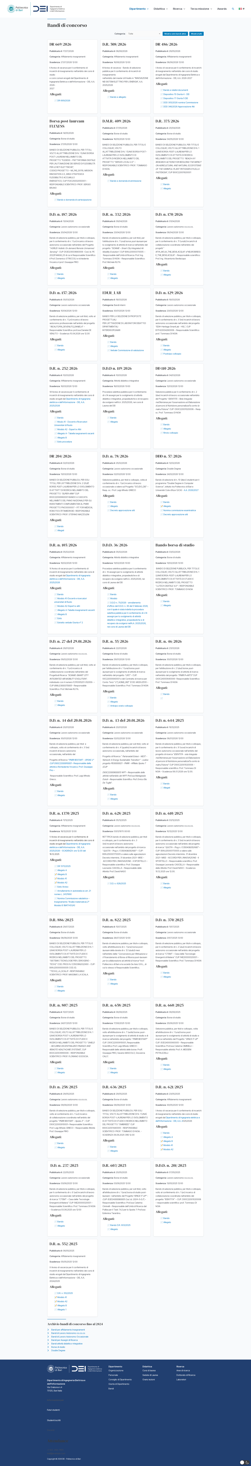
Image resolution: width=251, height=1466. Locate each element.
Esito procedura (64, 441)
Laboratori (181, 1379)
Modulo (113, 598)
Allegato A (62, 870)
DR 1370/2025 (64, 866)
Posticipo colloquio (172, 353)
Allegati (60, 530)
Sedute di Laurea (150, 1375)
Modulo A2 (62, 882)
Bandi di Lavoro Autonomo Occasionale (69, 1336)
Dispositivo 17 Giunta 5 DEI (175, 98)
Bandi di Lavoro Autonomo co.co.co (68, 1333)
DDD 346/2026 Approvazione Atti (179, 106)
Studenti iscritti (54, 1420)
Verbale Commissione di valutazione (127, 350)
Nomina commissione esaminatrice (179, 510)
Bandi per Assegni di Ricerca (64, 1340)
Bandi (111, 1388)
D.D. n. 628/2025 (118, 883)
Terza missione (199, 8)
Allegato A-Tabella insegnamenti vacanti (76, 610)
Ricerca (177, 8)
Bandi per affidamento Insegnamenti (68, 1329)
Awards (222, 8)
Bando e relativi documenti (175, 90)
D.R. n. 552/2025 (65, 1293)
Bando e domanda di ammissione (125, 181)
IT (243, 8)
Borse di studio (58, 1347)
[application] (147, 8)
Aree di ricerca (183, 1370)
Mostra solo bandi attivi (175, 34)
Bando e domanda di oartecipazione (74, 199)
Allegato (167, 188)
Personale (113, 1375)
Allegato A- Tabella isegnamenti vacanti (75, 433)
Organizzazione (116, 1370)
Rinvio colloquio (170, 432)
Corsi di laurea (149, 1370)
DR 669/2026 (63, 100)
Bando (166, 184)
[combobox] (241, 8)
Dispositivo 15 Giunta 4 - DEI (176, 94)
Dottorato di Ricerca (185, 1375)
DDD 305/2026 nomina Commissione (180, 102)
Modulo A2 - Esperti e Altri (69, 429)
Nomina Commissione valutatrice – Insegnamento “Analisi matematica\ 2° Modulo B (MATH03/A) (71, 902)
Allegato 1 (61, 1309)
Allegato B (62, 437)
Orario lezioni (148, 1379)
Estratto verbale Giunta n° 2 (70, 622)
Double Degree (58, 1350)
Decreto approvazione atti (122, 510)
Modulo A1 (62, 878)
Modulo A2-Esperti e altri (68, 606)
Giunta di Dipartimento (119, 1384)
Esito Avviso (62, 886)
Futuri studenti (53, 1410)
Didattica (159, 8)
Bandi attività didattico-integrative (66, 1343)
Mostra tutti (196, 34)
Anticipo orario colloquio (121, 705)
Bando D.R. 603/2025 (120, 1225)
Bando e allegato (118, 97)
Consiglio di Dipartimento (120, 1379)
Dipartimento (137, 8)
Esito (59, 618)
